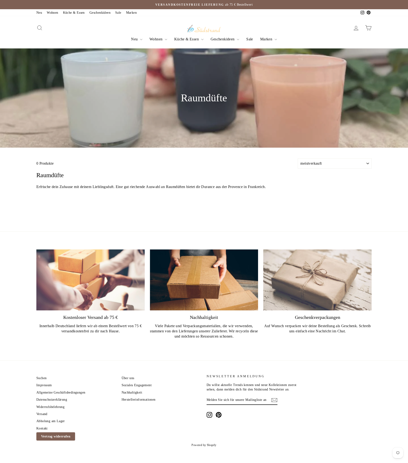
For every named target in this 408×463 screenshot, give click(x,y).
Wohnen (52, 12)
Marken (131, 12)
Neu (39, 12)
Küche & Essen (74, 12)
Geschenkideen (99, 12)
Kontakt (42, 428)
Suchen (41, 378)
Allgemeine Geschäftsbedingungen (60, 392)
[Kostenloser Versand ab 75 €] (90, 279)
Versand (41, 414)
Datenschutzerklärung (51, 399)
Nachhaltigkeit (132, 392)
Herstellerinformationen (139, 399)
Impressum (44, 385)
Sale (118, 12)
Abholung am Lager (50, 421)
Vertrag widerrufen (55, 436)
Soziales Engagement (137, 385)
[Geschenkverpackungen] (317, 279)
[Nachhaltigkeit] (204, 279)
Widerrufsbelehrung (50, 407)
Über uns (128, 378)
